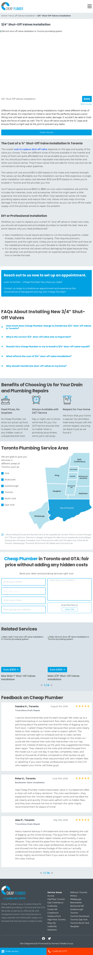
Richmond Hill (77, 906)
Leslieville (52, 926)
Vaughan (74, 926)
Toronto (74, 913)
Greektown (53, 913)
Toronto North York (79, 923)
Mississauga (75, 899)
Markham (52, 930)
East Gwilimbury (55, 902)
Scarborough (76, 909)
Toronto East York (79, 919)
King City (51, 923)
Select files (69, 609)
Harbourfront (54, 916)
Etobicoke (52, 906)
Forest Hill (52, 909)
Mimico (73, 896)
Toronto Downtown (79, 916)
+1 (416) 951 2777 (14, 898)
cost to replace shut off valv (30, 149)
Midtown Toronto (78, 892)
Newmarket (76, 902)
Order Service (46, 132)
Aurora (50, 896)
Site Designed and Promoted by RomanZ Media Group (46, 943)
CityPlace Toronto (56, 899)
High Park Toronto (56, 919)
